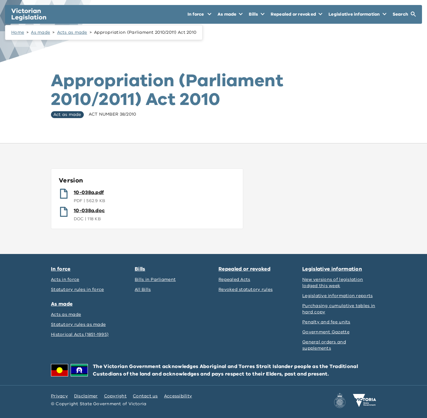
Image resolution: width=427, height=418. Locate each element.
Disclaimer (86, 396)
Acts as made (72, 32)
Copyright (115, 396)
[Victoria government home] (364, 400)
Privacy (59, 396)
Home (17, 32)
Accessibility (178, 396)
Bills (140, 268)
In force (60, 268)
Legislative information (332, 268)
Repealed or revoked (244, 268)
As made (40, 32)
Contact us (145, 396)
